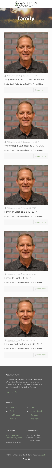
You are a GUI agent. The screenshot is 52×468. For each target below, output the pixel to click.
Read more (41, 90)
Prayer (33, 407)
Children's (13, 407)
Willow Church (12, 76)
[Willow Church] (26, 4)
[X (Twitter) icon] (26, 458)
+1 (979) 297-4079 (13, 442)
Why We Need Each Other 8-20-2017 (24, 79)
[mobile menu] (48, 4)
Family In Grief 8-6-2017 (17, 277)
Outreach (34, 415)
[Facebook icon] (23, 458)
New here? (10, 392)
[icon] (29, 458)
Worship (13, 419)
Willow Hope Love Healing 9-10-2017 (24, 145)
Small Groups (15, 415)
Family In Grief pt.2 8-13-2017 (20, 211)
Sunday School (36, 411)
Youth (12, 411)
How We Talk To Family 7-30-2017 (23, 344)
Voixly (43, 455)
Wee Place (35, 419)
